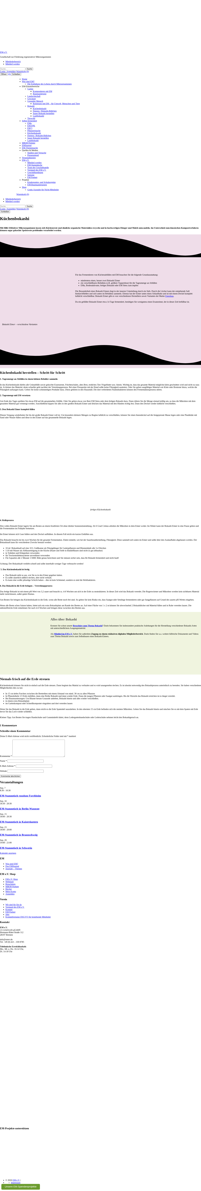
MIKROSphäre (28, 143)
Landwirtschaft (33, 96)
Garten (30, 89)
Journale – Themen (13, 869)
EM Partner (32, 177)
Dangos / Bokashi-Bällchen (45, 111)
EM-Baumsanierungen (37, 185)
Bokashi (30, 106)
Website (3, 771)
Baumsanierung (39, 94)
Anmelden (9, 894)
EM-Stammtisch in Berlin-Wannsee (19, 808)
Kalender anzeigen (8, 853)
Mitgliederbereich (13, 61)
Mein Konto (10, 891)
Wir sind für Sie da (13, 904)
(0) (9, 74)
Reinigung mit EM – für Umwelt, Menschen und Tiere (56, 103)
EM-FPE (31, 126)
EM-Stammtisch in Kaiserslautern (19, 821)
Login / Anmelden (8, 71)
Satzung (30, 175)
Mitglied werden (12, 64)
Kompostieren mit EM (42, 91)
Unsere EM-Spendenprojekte (21, 1186)
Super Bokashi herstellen (43, 113)
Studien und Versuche (36, 153)
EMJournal (26, 145)
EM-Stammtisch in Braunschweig (19, 834)
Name (3, 761)
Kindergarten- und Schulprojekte (41, 182)
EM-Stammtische (34, 165)
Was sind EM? (28, 81)
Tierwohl (31, 118)
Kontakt (8, 909)
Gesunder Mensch (35, 101)
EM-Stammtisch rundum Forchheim (20, 795)
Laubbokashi (38, 116)
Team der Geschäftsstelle (38, 167)
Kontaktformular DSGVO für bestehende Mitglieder (28, 917)
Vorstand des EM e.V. (36, 170)
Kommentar (6, 756)
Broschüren (10, 884)
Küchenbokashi (39, 108)
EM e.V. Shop (11, 879)
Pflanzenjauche (33, 130)
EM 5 (29, 128)
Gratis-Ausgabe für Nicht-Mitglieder (43, 190)
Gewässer (31, 99)
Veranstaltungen (29, 158)
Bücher (8, 889)
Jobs (7, 914)
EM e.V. (3, 52)
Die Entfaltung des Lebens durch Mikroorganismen (49, 84)
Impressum (15, 1182)
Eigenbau (169, 296)
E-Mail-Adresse (7, 766)
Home (24, 79)
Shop (24, 187)
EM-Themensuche (30, 148)
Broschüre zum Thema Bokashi (87, 626)
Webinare (9, 882)
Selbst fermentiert (29, 121)
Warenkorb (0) (22, 71)
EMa (29, 123)
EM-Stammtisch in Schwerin (16, 847)
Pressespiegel (33, 155)
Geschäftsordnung (35, 172)
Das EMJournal (12, 866)
